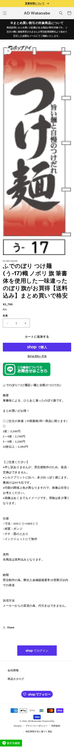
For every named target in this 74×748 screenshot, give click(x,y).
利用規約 (55, 725)
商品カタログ (16, 679)
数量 (5, 315)
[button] (5, 13)
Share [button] (10, 627)
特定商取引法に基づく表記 (39, 731)
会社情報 (13, 670)
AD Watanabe (35, 721)
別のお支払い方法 (37, 356)
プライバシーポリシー (36, 725)
